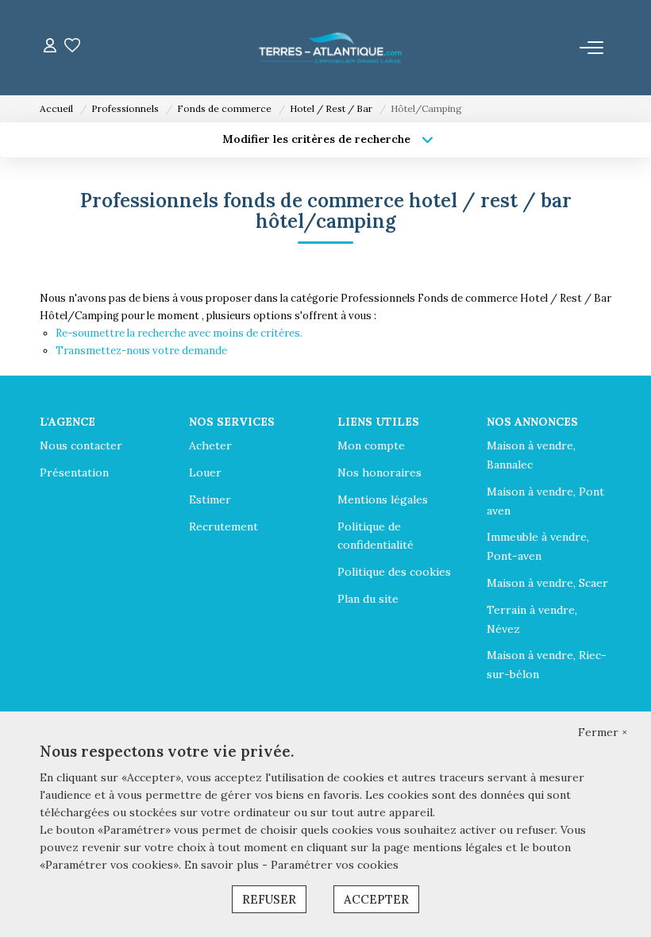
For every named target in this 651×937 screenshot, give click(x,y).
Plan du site (368, 599)
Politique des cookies (394, 572)
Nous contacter (81, 445)
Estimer (210, 499)
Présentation (74, 472)
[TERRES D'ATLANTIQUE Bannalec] (330, 47)
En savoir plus (223, 865)
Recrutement (223, 526)
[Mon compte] (50, 47)
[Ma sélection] (72, 47)
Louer (205, 472)
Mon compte (371, 445)
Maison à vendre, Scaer (547, 583)
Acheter (210, 445)
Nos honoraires (379, 472)
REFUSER (269, 899)
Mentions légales (382, 499)
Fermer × (602, 732)
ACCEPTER (376, 899)
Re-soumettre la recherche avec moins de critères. (179, 333)
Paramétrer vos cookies (335, 865)
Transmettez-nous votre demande (141, 350)
